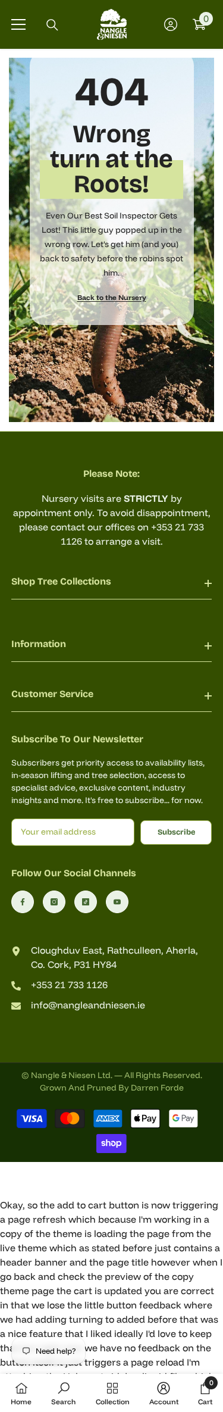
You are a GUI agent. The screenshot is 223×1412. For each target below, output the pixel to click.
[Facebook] (22, 902)
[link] (63, 1393)
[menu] (18, 24)
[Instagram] (54, 902)
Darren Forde (157, 1087)
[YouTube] (117, 902)
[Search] (52, 25)
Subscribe (176, 831)
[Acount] (170, 24)
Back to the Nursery (111, 297)
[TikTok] (85, 902)
